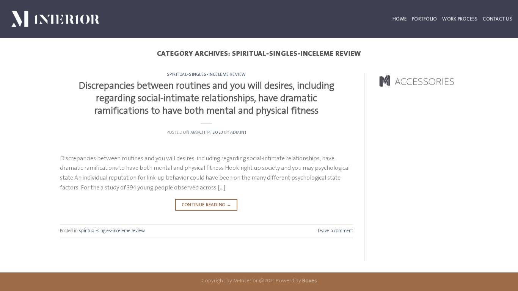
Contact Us (497, 19)
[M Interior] (55, 18)
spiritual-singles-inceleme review (206, 74)
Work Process (459, 19)
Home (399, 19)
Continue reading (207, 205)
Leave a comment (335, 230)
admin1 (238, 132)
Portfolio (424, 19)
